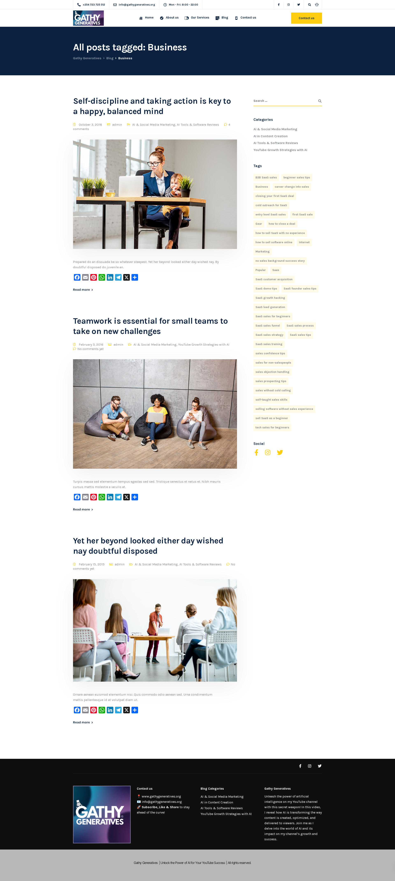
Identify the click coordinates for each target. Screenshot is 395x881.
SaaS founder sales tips (300, 288)
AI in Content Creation (270, 136)
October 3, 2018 (91, 125)
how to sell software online (274, 242)
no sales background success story (280, 261)
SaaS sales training (269, 344)
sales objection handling (272, 372)
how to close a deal (282, 223)
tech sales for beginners (272, 427)
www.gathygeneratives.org (161, 796)
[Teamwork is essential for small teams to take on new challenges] (155, 419)
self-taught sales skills (271, 399)
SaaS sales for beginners (273, 316)
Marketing (263, 251)
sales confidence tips (270, 353)
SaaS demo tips (266, 288)
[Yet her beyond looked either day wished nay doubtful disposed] (155, 635)
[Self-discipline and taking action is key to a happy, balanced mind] (155, 199)
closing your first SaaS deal (275, 196)
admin (117, 125)
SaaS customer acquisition (274, 279)
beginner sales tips (296, 177)
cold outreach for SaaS (271, 205)
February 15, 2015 (92, 564)
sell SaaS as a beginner (272, 418)
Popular (261, 270)
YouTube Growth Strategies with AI (203, 344)
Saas (275, 270)
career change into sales (292, 186)
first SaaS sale (302, 214)
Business (262, 186)
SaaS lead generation (270, 307)
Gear (259, 223)
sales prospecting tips (271, 381)
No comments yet (90, 349)
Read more (81, 289)
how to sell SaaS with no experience (280, 233)
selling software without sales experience (284, 409)
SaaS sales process (300, 325)
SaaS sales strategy (269, 335)
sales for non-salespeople (273, 362)
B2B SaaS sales (266, 177)
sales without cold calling (273, 390)
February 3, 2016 (91, 344)
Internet (304, 242)
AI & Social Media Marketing (153, 125)
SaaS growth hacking (270, 298)
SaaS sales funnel (268, 325)
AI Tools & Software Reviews (198, 125)
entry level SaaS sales (271, 214)
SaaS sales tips (300, 335)
